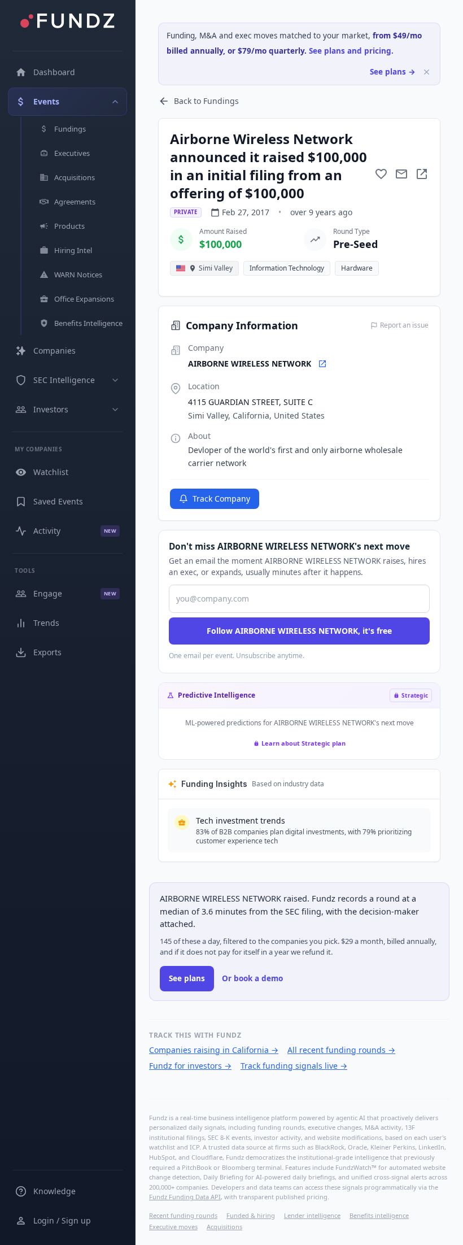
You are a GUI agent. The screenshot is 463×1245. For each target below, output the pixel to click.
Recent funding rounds (183, 1215)
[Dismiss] (426, 72)
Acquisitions (224, 1226)
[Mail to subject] (401, 174)
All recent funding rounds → (341, 1049)
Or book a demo (252, 978)
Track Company (221, 498)
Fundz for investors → (190, 1065)
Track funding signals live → (294, 1065)
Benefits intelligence (379, 1215)
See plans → (393, 72)
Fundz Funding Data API (185, 1196)
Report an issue (404, 325)
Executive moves (173, 1226)
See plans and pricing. (351, 51)
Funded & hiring (250, 1215)
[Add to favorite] (381, 174)
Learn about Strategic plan (303, 743)
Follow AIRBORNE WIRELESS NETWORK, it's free (299, 630)
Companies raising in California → (213, 1049)
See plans (187, 978)
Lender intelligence (312, 1215)
